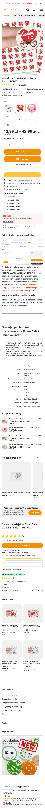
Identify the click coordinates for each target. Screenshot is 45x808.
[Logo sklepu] (10, 9)
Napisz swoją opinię (22, 545)
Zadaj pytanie (35, 513)
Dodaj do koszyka (22, 152)
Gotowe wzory (30, 15)
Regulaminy (7, 731)
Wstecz (6, 16)
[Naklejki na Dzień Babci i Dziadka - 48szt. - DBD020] (5, 430)
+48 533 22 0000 (8, 787)
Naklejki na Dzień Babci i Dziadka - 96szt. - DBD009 (25, 436)
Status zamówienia (9, 695)
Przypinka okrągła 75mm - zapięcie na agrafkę (16, 492)
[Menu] (41, 9)
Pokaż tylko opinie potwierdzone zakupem (20, 555)
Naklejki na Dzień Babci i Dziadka (32, 374)
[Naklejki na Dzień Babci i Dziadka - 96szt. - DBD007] (5, 447)
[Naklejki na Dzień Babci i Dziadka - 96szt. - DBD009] (5, 438)
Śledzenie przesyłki (9, 699)
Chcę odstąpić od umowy (12, 707)
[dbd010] (32, 108)
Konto (4, 723)
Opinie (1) (22, 85)
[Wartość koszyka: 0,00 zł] (34, 9)
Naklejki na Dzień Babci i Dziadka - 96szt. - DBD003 (25, 419)
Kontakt (5, 714)
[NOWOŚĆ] (22, 756)
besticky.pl (27, 366)
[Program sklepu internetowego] (22, 804)
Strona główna (17, 15)
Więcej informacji (8, 222)
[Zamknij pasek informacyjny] (40, 3)
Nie (41, 590)
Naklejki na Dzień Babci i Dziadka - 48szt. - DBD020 (25, 427)
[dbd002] (20, 108)
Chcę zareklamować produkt (13, 703)
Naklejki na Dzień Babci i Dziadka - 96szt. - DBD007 (25, 444)
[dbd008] (9, 108)
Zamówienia (7, 689)
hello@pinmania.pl (22, 787)
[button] (37, 458)
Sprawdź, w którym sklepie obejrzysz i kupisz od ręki (24, 183)
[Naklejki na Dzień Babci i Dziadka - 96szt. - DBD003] (5, 421)
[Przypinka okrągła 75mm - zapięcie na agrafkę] (16, 476)
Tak (33, 590)
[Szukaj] (28, 9)
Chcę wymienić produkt (11, 710)
